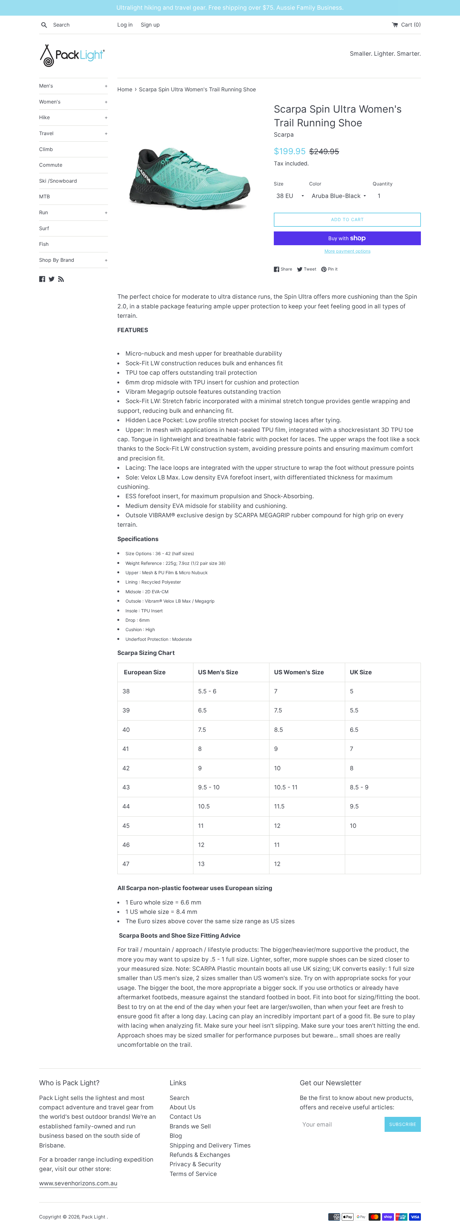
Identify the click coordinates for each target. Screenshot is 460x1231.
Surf (44, 228)
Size (279, 184)
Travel (73, 133)
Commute (50, 165)
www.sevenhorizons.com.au (78, 1183)
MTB (44, 196)
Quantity (382, 184)
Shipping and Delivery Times (210, 1145)
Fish (44, 244)
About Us (183, 1107)
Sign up (150, 24)
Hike (73, 117)
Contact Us (185, 1116)
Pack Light (94, 1217)
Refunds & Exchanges (200, 1154)
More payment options (348, 251)
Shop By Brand (73, 260)
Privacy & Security (195, 1164)
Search (179, 1098)
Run (73, 212)
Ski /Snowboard (58, 181)
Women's (73, 102)
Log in (125, 24)
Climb (46, 149)
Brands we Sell (190, 1126)
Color (315, 184)
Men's (73, 86)
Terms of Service (193, 1174)
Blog (176, 1135)
